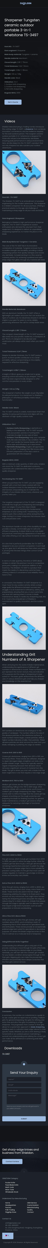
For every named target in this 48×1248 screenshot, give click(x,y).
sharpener (29, 129)
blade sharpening (37, 1027)
